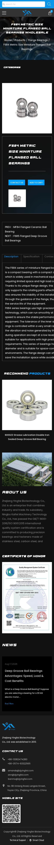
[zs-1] (27, 597)
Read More (9, 704)
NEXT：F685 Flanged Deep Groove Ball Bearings (26, 238)
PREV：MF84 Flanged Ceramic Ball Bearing (26, 229)
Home (8, 40)
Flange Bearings (38, 40)
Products (19, 40)
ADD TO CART (36, 182)
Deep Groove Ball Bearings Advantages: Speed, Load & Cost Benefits (24, 676)
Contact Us (16, 182)
